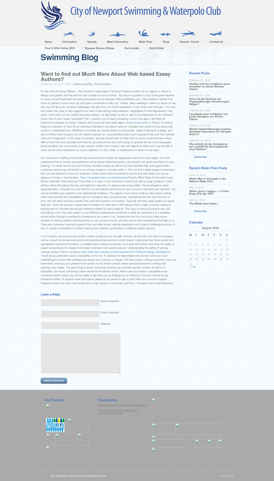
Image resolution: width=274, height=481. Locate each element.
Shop (164, 42)
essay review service (138, 122)
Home (48, 42)
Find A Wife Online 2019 (60, 48)
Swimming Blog (83, 84)
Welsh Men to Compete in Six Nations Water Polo (207, 180)
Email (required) (110, 312)
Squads (90, 42)
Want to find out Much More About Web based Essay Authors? (105, 76)
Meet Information (115, 42)
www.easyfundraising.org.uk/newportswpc (122, 405)
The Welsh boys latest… (204, 203)
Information (67, 42)
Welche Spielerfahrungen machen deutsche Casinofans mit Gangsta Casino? (210, 131)
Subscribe (200, 157)
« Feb (192, 266)
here (120, 413)
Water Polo (143, 42)
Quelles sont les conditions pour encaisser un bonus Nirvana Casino (209, 86)
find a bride (132, 48)
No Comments (102, 84)
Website (105, 324)
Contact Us (214, 42)
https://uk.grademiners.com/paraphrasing (104, 177)
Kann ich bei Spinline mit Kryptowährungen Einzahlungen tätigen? (209, 101)
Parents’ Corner (187, 42)
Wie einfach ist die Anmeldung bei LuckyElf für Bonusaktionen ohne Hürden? (208, 146)
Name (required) (110, 301)
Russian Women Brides (99, 48)
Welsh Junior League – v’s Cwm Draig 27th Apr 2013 (209, 192)
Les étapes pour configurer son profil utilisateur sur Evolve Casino (208, 116)
